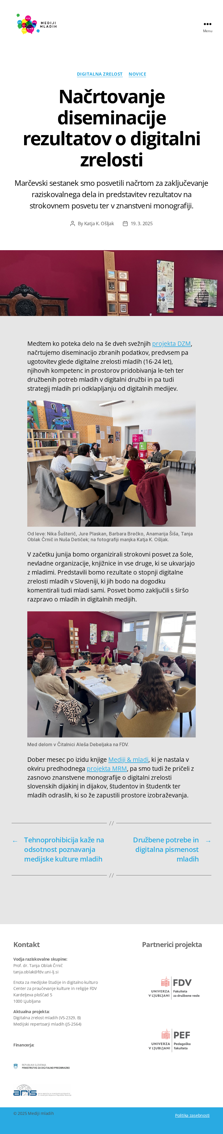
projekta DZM (171, 343)
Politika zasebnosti (192, 1115)
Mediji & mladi (128, 759)
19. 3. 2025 (142, 223)
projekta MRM (107, 768)
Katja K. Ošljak (99, 223)
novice (137, 74)
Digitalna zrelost (100, 74)
